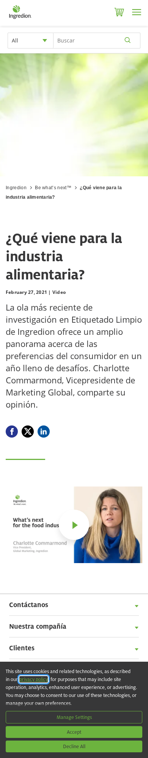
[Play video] (74, 525)
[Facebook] (12, 431)
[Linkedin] (44, 431)
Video (59, 292)
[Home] (20, 19)
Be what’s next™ (53, 187)
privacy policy (33, 679)
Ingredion (16, 187)
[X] (28, 431)
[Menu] (137, 12)
